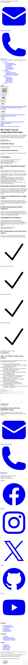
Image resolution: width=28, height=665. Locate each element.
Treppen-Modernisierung (11, 72)
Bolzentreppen (9, 77)
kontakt (2, 85)
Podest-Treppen (9, 80)
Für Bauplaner (9, 66)
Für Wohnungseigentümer (11, 64)
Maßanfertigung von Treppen (12, 75)
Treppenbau (8, 71)
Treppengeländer (9, 82)
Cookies (5, 663)
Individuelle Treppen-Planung (12, 73)
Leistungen (5, 70)
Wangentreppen (9, 78)
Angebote (5, 62)
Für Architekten (9, 65)
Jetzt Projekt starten (4, 352)
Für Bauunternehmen (10, 68)
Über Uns (5, 83)
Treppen (5, 76)
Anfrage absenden (4, 404)
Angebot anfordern (4, 139)
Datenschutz (5, 662)
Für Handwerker (9, 69)
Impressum (5, 660)
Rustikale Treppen (9, 79)
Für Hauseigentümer (10, 63)
